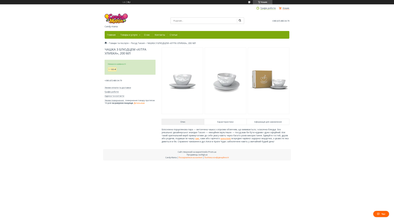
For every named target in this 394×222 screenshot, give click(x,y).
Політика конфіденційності (216, 157)
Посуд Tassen (138, 43)
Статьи (173, 34)
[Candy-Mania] (116, 19)
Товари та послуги (119, 43)
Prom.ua (212, 151)
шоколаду (226, 138)
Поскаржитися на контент (190, 157)
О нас (147, 34)
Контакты (160, 34)
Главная (111, 34)
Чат (383, 214)
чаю (197, 138)
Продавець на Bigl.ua (197, 154)
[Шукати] (240, 20)
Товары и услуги (128, 34)
